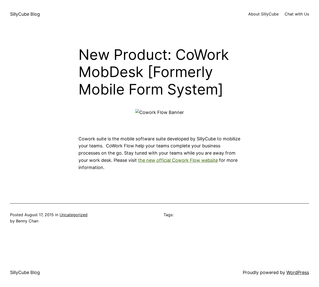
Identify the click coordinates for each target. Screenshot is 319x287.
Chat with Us (297, 13)
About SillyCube (263, 13)
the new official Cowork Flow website (178, 160)
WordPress (297, 272)
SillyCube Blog (25, 14)
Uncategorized (73, 214)
